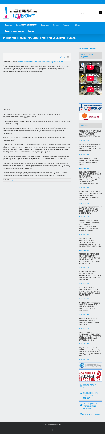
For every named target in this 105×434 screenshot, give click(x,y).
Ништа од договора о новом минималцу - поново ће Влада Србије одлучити (89, 321)
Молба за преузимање (92, 414)
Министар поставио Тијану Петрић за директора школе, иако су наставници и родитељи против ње (90, 275)
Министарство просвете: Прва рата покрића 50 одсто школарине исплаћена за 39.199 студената (89, 307)
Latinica (95, 48)
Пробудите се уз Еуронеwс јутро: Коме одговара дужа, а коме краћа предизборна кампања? (90, 134)
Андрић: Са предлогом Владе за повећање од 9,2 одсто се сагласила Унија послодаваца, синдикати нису (90, 352)
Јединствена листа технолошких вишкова (90, 395)
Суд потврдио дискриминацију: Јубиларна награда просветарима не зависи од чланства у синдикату (90, 242)
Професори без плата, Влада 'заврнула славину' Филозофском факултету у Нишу (90, 161)
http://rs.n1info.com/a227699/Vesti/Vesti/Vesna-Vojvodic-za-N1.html (41, 62)
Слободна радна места (89, 386)
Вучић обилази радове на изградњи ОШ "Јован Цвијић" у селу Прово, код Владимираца (90, 148)
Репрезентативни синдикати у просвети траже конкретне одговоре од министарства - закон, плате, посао (90, 291)
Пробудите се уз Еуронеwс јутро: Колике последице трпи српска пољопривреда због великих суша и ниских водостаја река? (90, 226)
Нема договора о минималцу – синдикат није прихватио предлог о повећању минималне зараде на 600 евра (90, 336)
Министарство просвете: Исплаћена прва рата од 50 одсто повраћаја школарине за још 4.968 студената (90, 195)
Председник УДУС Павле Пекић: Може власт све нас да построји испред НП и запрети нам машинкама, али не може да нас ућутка (90, 259)
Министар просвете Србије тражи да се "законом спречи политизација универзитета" (90, 210)
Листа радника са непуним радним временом (90, 406)
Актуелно (13, 180)
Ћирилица (84, 48)
